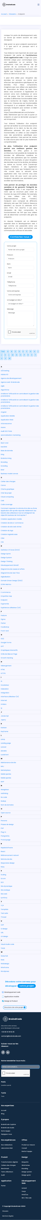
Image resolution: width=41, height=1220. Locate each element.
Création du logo (7, 530)
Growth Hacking (7, 658)
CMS (2, 501)
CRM (2, 538)
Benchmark (5, 1168)
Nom (8, 264)
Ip (1, 708)
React (3, 851)
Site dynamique (6, 886)
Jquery (3, 720)
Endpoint (4, 600)
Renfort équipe (27, 1151)
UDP (2, 925)
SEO (2, 882)
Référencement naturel (10, 855)
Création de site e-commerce (12, 523)
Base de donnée (7, 450)
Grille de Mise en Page (9, 654)
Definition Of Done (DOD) (10, 550)
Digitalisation (5, 577)
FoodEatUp (5, 627)
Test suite (4, 913)
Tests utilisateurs (7, 1171)
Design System (6, 557)
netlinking (4, 793)
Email (9, 273)
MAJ (2, 766)
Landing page (6, 743)
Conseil (24, 1148)
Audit (3, 1175)
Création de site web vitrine (11, 527)
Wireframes (26, 1165)
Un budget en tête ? (14, 300)
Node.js (3, 801)
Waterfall (4, 956)
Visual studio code (7, 944)
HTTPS (3, 673)
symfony (4, 898)
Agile (2, 386)
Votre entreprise (13, 291)
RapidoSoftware (7, 848)
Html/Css (25, 1194)
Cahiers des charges (8, 1165)
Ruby (2, 867)
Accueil (3, 1110)
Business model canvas (9, 473)
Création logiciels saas (9, 534)
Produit (4, 1157)
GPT (2, 646)
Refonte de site (6, 859)
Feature (4, 615)
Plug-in (3, 832)
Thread (3, 917)
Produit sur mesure (28, 1145)
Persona (4, 821)
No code (4, 797)
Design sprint (26, 1175)
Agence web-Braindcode (10, 382)
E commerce (5, 592)
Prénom (10, 255)
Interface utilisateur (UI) (10, 696)
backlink (4, 447)
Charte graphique (7, 489)
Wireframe (5, 967)
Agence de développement (11, 378)
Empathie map (6, 596)
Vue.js (3, 948)
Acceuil (4, 14)
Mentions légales (7, 1216)
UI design (4, 929)
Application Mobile (8, 416)
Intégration (5, 693)
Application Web (7, 420)
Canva (3, 485)
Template (4, 909)
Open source (5, 813)
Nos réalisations (6, 1145)
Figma (3, 619)
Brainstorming (6, 458)
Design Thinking (6, 561)
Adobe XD (4, 374)
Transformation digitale (9, 1162)
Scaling (3, 875)
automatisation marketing (10, 435)
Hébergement (6, 666)
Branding (4, 462)
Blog (2, 1113)
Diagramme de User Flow (10, 573)
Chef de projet (6, 493)
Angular (4, 412)
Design (25, 1157)
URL (2, 932)
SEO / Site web (26, 1198)
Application (6, 1181)
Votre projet (11, 246)
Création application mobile (11, 519)
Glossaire (12, 14)
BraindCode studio (7, 1127)
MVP (2, 782)
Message (10, 309)
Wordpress (5, 971)
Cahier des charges (8, 481)
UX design (4, 936)
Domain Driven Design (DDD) (12, 580)
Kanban (4, 728)
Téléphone (11, 282)
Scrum (3, 878)
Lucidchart (5, 755)
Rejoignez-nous (6, 1134)
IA (1, 681)
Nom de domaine (7, 805)
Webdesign (5, 964)
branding (4, 466)
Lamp (3, 739)
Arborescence (6, 423)
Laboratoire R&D (7, 1148)
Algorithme (5, 390)
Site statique (5, 890)
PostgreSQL (5, 836)
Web (2, 960)
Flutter (3, 623)
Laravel (3, 747)
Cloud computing (7, 497)
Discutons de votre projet (13, 1007)
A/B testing (5, 371)
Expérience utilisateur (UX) (11, 608)
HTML (3, 669)
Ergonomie (5, 604)
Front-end (5, 631)
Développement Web (29, 1182)
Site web (4, 894)
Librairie (4, 751)
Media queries (6, 774)
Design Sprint (6, 554)
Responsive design (7, 863)
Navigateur (5, 789)
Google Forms (6, 642)
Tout (3, 351)
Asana (3, 427)
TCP (2, 905)
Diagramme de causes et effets (13, 569)
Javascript (5, 716)
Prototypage (5, 840)
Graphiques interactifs (9, 650)
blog (2, 454)
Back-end (4, 443)
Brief (2, 470)
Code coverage (6, 504)
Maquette (25, 1162)
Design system (27, 1171)
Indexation (5, 689)
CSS (2, 542)
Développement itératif (10, 565)
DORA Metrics (6, 584)
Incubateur (5, 685)
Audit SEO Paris (6, 431)
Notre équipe (5, 1131)
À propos (5, 1119)
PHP (2, 828)
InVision (3, 704)
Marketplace (5, 770)
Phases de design (7, 824)
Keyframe (4, 731)
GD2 (2, 639)
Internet (4, 700)
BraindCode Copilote (8, 1124)
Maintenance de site (8, 762)
